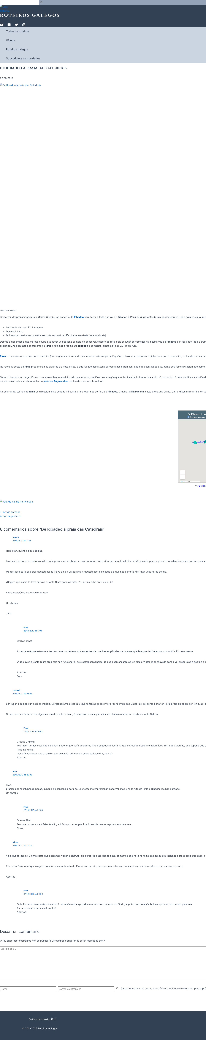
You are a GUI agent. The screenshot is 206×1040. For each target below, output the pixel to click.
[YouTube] (1, 25)
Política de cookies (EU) (42, 1019)
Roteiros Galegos (30, 15)
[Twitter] (16, 25)
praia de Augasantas (55, 381)
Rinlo (3, 356)
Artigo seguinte (10, 516)
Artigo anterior (10, 511)
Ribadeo (79, 317)
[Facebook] (9, 25)
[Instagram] (23, 25)
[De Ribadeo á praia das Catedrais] (16, 501)
